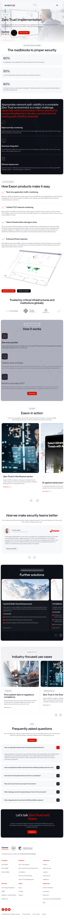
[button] (37, 500)
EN (57, 5)
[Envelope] (9, 909)
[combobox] (57, 5)
